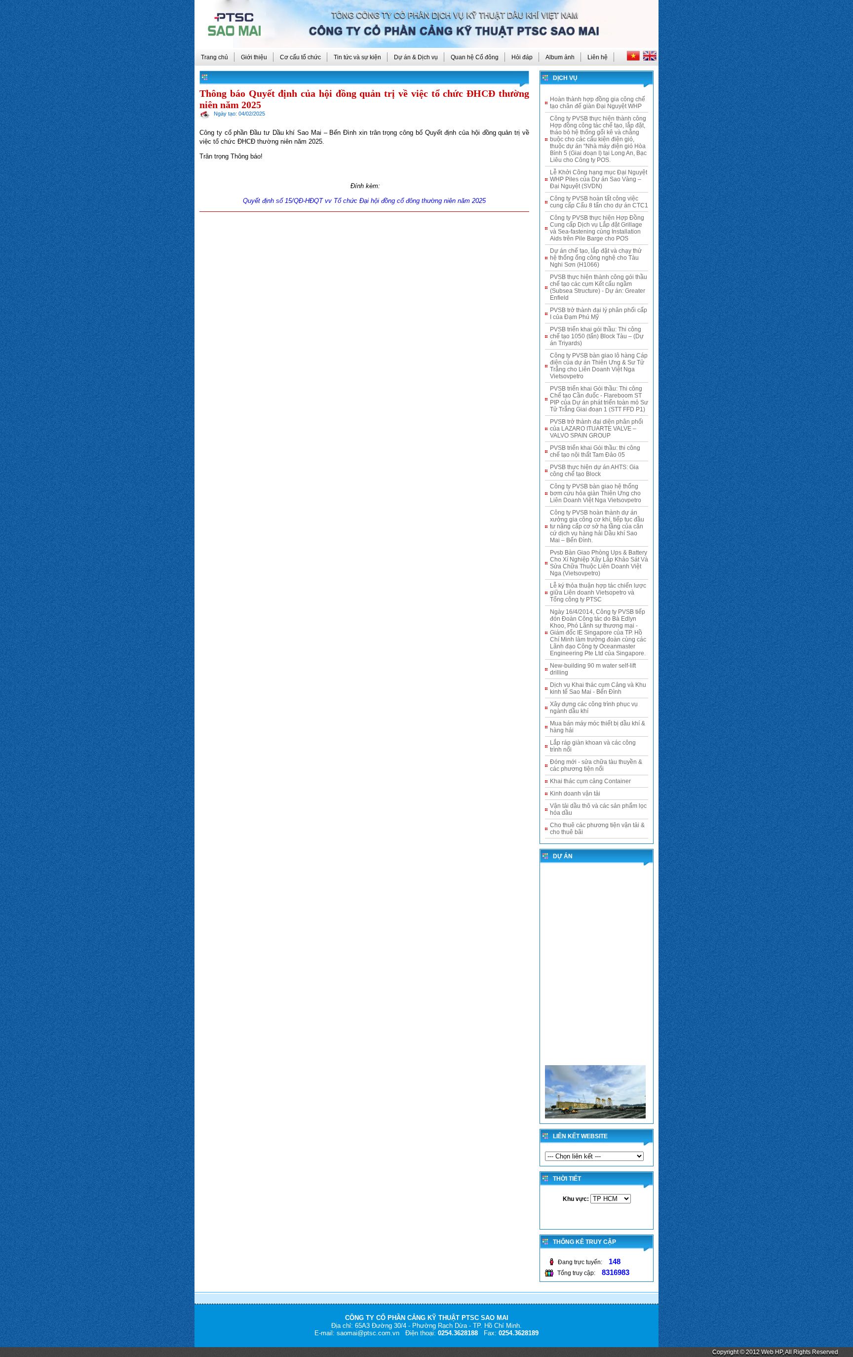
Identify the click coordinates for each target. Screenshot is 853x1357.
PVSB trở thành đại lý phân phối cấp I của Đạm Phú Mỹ (598, 313)
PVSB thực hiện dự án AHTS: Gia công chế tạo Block (594, 471)
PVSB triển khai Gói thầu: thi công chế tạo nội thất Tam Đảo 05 (595, 451)
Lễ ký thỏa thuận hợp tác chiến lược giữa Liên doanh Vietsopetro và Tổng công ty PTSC (598, 592)
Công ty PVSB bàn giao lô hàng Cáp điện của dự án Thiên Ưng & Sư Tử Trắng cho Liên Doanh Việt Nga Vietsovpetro (599, 366)
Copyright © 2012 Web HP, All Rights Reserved (775, 1352)
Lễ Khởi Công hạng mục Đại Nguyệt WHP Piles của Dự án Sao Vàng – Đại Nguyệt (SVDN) (598, 179)
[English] (649, 58)
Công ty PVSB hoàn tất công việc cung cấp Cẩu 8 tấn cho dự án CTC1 (599, 202)
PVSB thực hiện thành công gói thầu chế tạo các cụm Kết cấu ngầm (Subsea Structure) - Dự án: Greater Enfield (598, 287)
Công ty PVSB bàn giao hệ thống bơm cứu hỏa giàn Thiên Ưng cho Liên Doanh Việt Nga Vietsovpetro (595, 493)
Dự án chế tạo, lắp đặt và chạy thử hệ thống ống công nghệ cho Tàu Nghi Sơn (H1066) (596, 257)
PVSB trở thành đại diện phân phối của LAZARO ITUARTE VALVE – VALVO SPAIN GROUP (596, 428)
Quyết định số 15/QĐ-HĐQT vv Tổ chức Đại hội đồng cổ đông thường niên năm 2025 (364, 200)
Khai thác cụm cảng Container (590, 781)
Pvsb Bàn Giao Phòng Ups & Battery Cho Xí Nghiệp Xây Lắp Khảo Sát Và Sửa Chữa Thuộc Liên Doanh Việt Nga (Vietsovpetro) (599, 563)
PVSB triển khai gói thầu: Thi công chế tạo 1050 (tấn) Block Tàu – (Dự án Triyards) (597, 336)
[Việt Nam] (633, 58)
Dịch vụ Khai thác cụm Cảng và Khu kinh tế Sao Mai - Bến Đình (598, 688)
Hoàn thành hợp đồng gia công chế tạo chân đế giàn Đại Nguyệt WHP (597, 103)
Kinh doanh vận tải (575, 793)
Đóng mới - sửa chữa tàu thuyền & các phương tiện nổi (596, 765)
